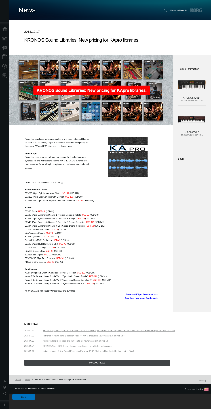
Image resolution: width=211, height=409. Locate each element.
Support (5, 66)
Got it (23, 397)
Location (5, 387)
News (5, 381)
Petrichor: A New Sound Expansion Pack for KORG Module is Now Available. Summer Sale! (84, 336)
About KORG (5, 404)
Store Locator (5, 75)
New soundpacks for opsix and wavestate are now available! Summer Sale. (76, 341)
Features (5, 47)
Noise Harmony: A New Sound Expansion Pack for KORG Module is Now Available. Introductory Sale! (88, 351)
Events (5, 57)
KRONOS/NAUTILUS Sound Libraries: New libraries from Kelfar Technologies (77, 346)
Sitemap (202, 380)
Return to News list (178, 10)
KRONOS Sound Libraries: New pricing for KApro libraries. (61, 379)
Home (5, 29)
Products (5, 38)
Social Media (5, 393)
